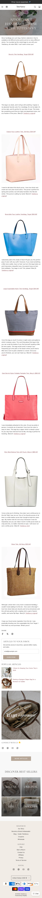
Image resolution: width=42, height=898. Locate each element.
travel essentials (22, 2)
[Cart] (39, 7)
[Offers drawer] (6, 7)
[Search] (35, 7)
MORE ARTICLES (21, 758)
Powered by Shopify (21, 895)
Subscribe (11, 657)
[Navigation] (2, 7)
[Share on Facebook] (2, 634)
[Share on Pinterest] (12, 634)
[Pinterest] (7, 748)
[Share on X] (7, 634)
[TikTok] (17, 748)
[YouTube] (12, 748)
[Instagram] (3, 748)
